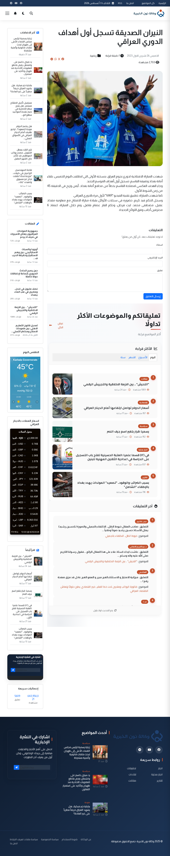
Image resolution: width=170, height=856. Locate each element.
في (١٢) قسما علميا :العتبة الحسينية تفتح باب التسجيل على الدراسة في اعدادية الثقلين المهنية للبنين (112, 457)
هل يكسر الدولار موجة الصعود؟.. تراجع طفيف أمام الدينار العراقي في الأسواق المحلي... (21, 132)
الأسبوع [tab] (142, 357)
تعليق (160, 270)
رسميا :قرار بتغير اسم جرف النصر (128, 431)
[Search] (31, 13)
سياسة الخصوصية (50, 839)
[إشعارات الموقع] (15, 13)
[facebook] (159, 750)
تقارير (160, 780)
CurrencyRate (32, 536)
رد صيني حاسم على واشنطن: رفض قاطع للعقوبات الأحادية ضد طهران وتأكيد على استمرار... (21, 67)
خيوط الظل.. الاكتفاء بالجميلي (121, 535)
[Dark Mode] (23, 13)
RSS (120, 3)
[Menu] (7, 13)
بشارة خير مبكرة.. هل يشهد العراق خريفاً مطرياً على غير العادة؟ (21, 88)
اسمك (159, 244)
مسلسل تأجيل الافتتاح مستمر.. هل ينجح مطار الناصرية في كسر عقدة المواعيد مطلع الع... (21, 108)
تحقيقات (131, 768)
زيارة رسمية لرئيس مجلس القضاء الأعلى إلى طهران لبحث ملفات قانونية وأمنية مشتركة (21, 44)
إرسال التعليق (153, 296)
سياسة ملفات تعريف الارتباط (24, 839)
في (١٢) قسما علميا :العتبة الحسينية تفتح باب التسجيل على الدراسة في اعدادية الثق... (22, 611)
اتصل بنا (130, 3)
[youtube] (149, 750)
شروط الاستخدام (70, 839)
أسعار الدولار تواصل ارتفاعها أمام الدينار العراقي (116, 408)
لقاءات (132, 774)
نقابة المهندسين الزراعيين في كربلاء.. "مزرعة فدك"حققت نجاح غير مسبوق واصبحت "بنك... (22, 176)
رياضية (93, 56)
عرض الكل (60, 325)
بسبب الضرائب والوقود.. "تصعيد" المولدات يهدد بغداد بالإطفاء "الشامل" (113, 485)
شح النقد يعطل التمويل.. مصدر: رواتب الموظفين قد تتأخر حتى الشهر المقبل (21, 154)
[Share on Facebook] (62, 59)
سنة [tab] (123, 357)
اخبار (160, 768)
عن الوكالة (86, 839)
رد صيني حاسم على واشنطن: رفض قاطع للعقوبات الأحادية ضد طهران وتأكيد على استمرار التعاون (76, 782)
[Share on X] (59, 59)
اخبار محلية (157, 774)
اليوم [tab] (152, 357)
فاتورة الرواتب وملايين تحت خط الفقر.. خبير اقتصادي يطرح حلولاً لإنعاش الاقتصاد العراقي (104, 588)
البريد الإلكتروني (155, 257)
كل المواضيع (148, 3)
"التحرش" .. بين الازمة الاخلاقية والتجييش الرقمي (116, 384)
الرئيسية (162, 3)
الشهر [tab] (131, 357)
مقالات (132, 780)
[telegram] (139, 750)
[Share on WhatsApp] (55, 59)
